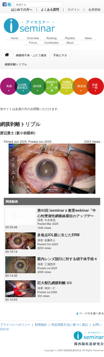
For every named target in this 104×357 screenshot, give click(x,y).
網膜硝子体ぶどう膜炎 (52, 86)
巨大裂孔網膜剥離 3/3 (54, 282)
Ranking (51, 38)
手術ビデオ (60, 55)
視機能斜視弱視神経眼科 (66, 84)
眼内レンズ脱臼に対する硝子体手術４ (67, 258)
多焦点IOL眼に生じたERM (58, 234)
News (88, 38)
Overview (33, 38)
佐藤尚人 (50, 240)
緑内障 (37, 86)
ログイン (74, 9)
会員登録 (94, 9)
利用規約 (41, 324)
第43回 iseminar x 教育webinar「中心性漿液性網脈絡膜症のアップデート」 (66, 216)
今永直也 (50, 220)
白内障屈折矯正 (22, 86)
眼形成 (81, 86)
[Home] (9, 54)
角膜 (9, 86)
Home (14, 38)
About (69, 42)
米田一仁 (50, 288)
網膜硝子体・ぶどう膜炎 (31, 55)
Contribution (51, 42)
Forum (33, 42)
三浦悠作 (50, 264)
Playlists (70, 38)
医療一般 (95, 86)
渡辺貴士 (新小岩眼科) (17, 132)
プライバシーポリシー (15, 324)
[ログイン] (52, 168)
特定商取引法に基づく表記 (69, 324)
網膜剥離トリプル (16, 64)
